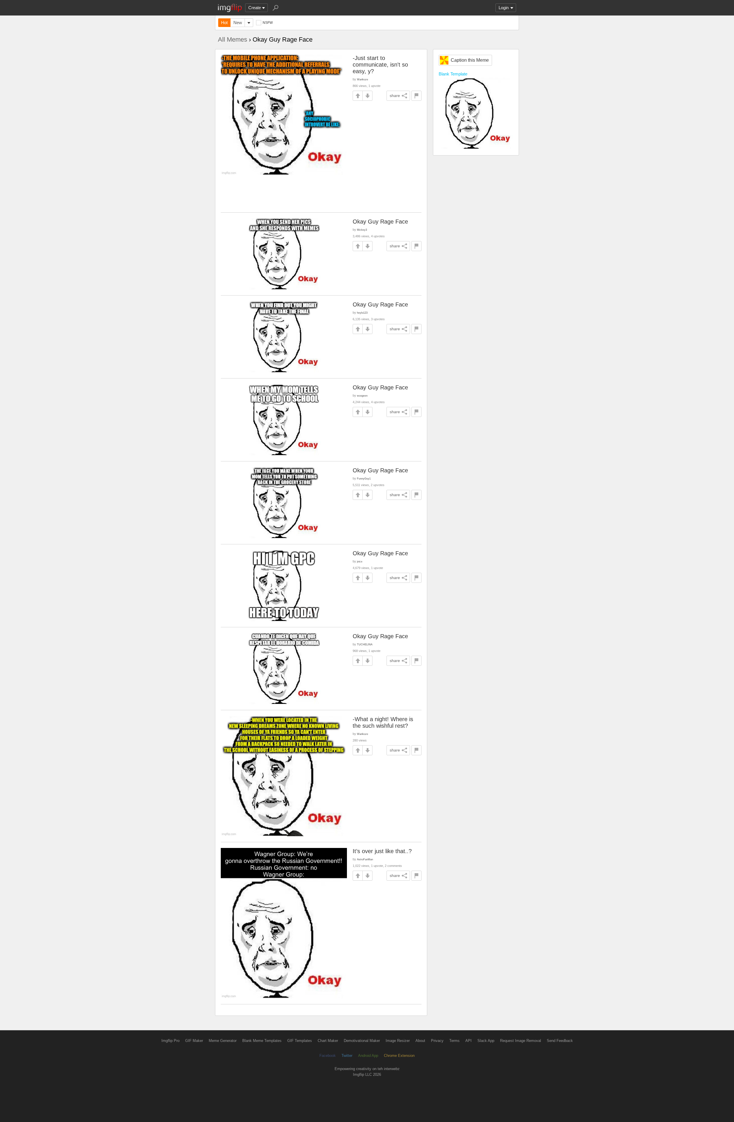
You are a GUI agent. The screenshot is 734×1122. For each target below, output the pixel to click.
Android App (368, 1055)
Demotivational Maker (362, 1040)
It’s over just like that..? (382, 851)
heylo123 (362, 312)
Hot (224, 22)
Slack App (485, 1040)
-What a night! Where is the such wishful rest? (383, 722)
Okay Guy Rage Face (380, 221)
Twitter (346, 1055)
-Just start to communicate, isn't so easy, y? (380, 64)
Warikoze (362, 79)
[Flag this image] (416, 96)
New (237, 22)
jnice (359, 561)
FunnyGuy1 (364, 478)
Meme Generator (223, 1040)
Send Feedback (560, 1040)
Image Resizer (398, 1040)
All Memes (232, 39)
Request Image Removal (520, 1040)
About (420, 1040)
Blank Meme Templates (262, 1040)
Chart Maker (328, 1040)
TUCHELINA (364, 644)
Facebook (327, 1055)
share (395, 95)
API (468, 1040)
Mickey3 (362, 229)
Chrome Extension (399, 1055)
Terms (454, 1040)
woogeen (362, 395)
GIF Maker (194, 1040)
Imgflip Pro (170, 1040)
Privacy (437, 1040)
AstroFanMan (365, 859)
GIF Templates (299, 1040)
